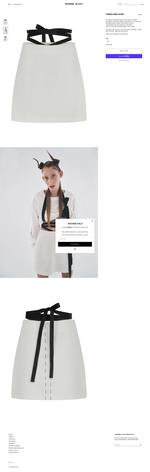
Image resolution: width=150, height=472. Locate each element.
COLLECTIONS (17, 4)
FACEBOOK (12, 443)
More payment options (124, 60)
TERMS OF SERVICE (14, 446)
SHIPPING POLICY (14, 452)
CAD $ (10, 462)
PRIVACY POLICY (13, 450)
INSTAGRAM (12, 441)
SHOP (9, 4)
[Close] (92, 221)
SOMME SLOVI (15, 466)
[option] (5, 22)
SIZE (107, 38)
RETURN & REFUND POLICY (16, 448)
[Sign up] (140, 445)
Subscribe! (75, 244)
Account (120, 4)
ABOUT (11, 434)
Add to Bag (124, 50)
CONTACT (11, 436)
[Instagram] (75, 249)
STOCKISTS (12, 439)
